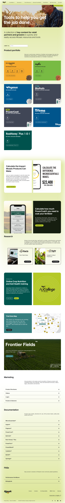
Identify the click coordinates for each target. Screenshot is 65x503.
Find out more (9, 356)
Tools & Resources (27, 2)
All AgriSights (55, 261)
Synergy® (8, 458)
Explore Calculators (11, 186)
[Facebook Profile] (52, 500)
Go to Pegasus (9, 99)
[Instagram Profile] (57, 500)
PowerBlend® (10, 447)
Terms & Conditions (13, 500)
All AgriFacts (27, 261)
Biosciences (19, 2)
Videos (8, 393)
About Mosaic (45, 2)
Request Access (39, 225)
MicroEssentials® (11, 420)
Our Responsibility (43, 491)
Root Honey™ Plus (11, 439)
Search (61, 2)
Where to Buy (53, 2)
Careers (30, 491)
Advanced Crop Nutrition (37, 2)
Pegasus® (8, 428)
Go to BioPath (38, 99)
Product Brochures (11, 389)
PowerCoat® (9, 432)
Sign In (16, 298)
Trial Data (9, 329)
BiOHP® (8, 455)
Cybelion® (9, 451)
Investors (36, 491)
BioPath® (8, 436)
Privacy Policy (6, 500)
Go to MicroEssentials (11, 75)
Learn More (9, 298)
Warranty (59, 491)
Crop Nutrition (11, 2)
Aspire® (8, 424)
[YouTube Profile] (60, 500)
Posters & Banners (11, 400)
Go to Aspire (38, 75)
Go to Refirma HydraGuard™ (41, 122)
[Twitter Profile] (55, 500)
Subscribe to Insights (54, 495)
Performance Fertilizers (13, 477)
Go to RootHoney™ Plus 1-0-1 (12, 145)
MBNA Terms (52, 491)
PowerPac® (9, 443)
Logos (7, 397)
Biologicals (9, 481)
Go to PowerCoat (10, 122)
